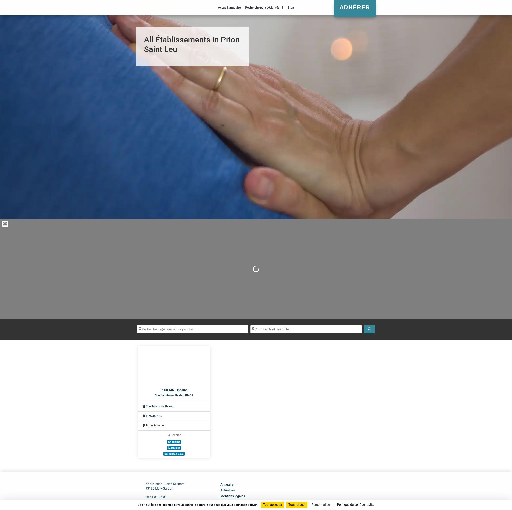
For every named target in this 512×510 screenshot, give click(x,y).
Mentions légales (232, 496)
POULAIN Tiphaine (174, 390)
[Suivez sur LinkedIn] (335, 491)
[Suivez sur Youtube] (344, 491)
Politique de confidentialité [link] (355, 505)
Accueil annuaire (229, 7)
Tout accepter (272, 505)
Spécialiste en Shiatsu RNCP (174, 395)
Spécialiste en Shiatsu (160, 406)
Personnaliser (321, 505)
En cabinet (174, 441)
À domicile (174, 447)
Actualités (227, 490)
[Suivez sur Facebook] (326, 491)
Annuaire (227, 484)
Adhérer (355, 7)
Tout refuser (296, 505)
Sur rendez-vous (174, 453)
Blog (291, 7)
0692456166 (154, 416)
